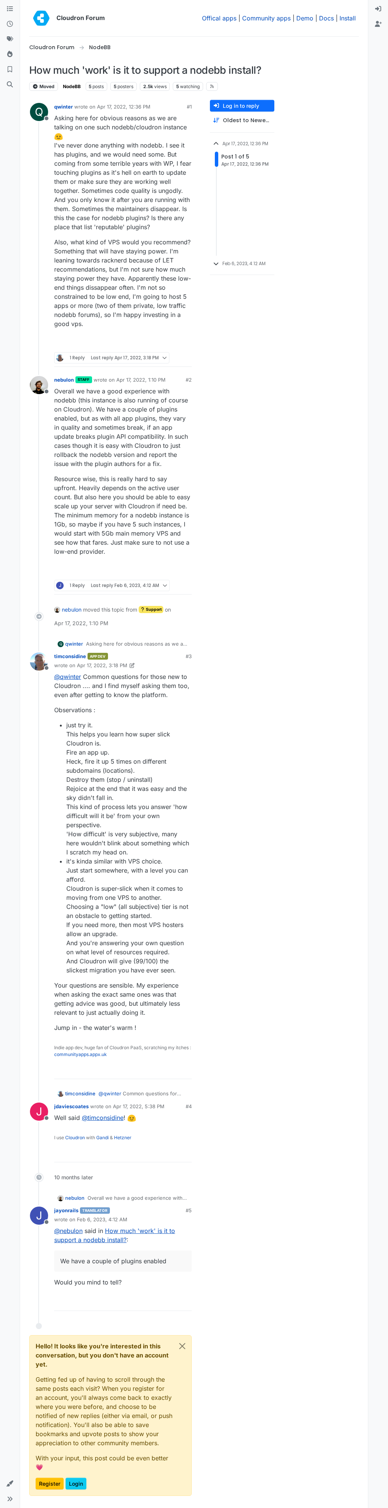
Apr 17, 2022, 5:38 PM (138, 1106)
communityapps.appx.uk (80, 1054)
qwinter (63, 107)
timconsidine (70, 656)
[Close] (182, 1346)
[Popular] (10, 54)
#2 (189, 380)
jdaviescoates (71, 1106)
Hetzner (122, 1137)
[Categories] (10, 9)
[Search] (10, 85)
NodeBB (72, 86)
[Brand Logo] (41, 18)
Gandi (102, 1137)
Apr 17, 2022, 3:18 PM (102, 665)
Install (348, 18)
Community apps (266, 18)
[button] (10, 1484)
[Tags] (10, 39)
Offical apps (219, 18)
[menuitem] (378, 9)
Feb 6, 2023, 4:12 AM (102, 1219)
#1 (189, 107)
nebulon (64, 380)
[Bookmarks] (10, 70)
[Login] (378, 9)
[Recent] (10, 24)
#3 (189, 656)
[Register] (378, 24)
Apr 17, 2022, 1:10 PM (141, 380)
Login (76, 1483)
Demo (304, 18)
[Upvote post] (173, 343)
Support (153, 609)
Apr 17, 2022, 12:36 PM (123, 107)
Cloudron (75, 1137)
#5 (189, 1210)
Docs (326, 18)
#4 (189, 1106)
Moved (46, 86)
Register (49, 1483)
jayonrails (66, 1210)
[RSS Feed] (212, 86)
